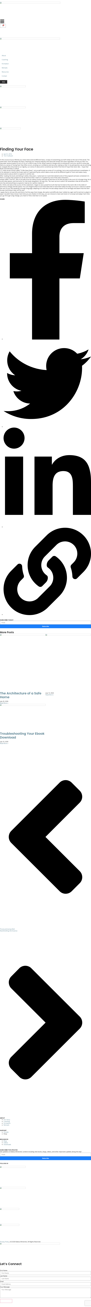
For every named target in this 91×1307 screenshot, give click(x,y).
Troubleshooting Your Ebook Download (22, 735)
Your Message (5, 1287)
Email (2, 1281)
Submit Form (6, 1301)
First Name (3, 1270)
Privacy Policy (4, 1242)
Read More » (4, 703)
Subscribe (45, 626)
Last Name (3, 1276)
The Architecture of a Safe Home (20, 695)
